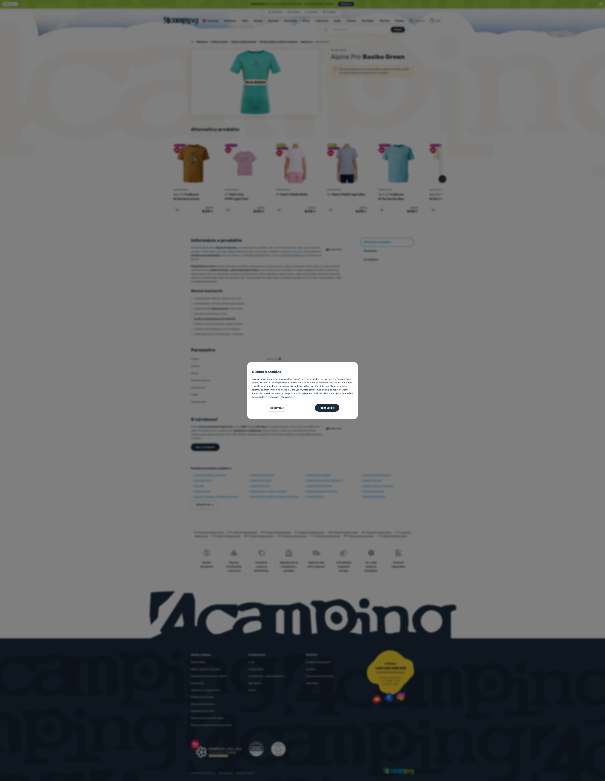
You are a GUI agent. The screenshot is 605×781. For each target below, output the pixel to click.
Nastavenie (277, 407)
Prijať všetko (327, 407)
